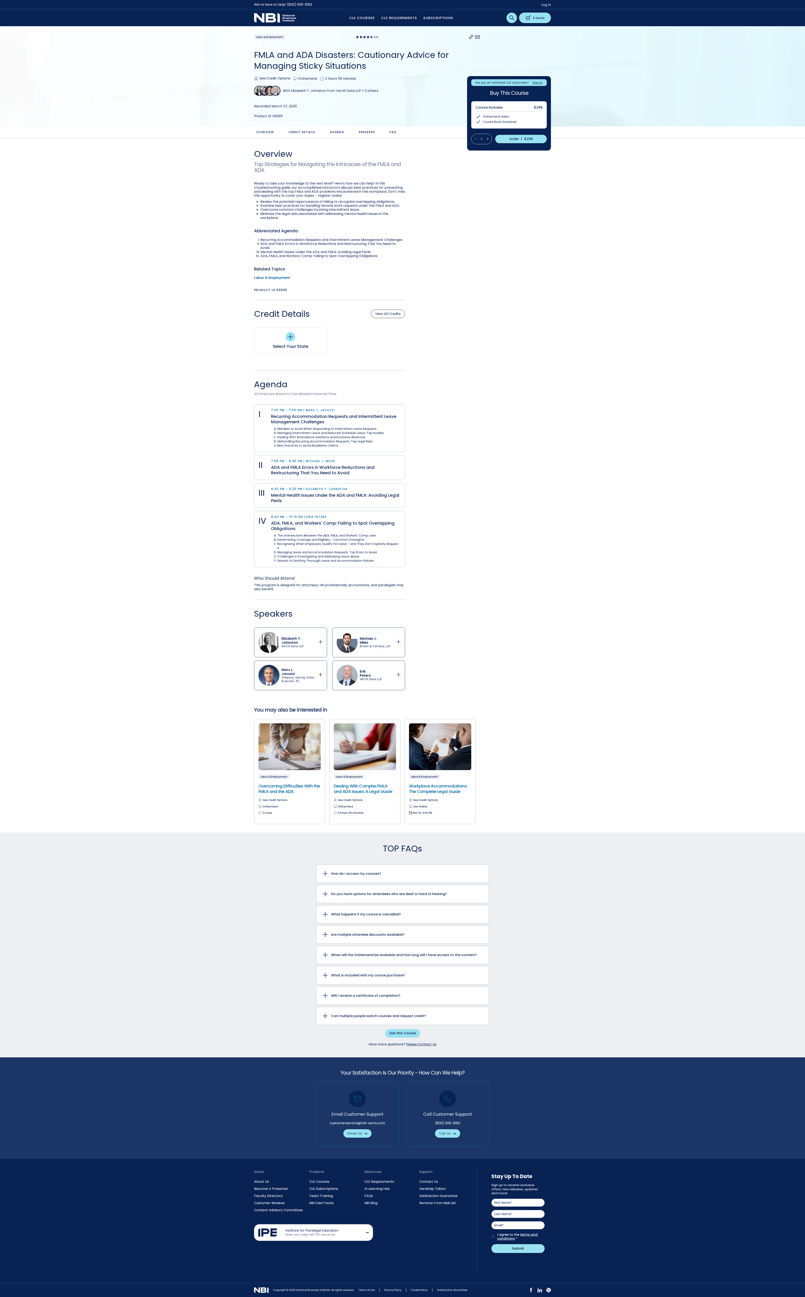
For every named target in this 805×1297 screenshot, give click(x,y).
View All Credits (388, 313)
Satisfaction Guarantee (438, 1195)
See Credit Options (274, 78)
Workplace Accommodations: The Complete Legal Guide (438, 788)
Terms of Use (366, 1290)
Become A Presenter (271, 1188)
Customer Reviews (269, 1203)
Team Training (321, 1195)
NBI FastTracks (321, 1203)
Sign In (537, 82)
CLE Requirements (379, 1181)
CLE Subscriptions (323, 1188)
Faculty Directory (268, 1195)
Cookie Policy (419, 1290)
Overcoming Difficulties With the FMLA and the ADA (289, 788)
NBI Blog (371, 1203)
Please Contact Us (421, 1044)
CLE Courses (319, 1181)
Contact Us (428, 1181)
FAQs (368, 1195)
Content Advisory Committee (278, 1210)
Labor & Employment (272, 277)
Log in (546, 4)
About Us (261, 1181)
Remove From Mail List (437, 1203)
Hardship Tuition (432, 1188)
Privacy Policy (392, 1290)
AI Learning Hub (377, 1188)
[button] (471, 37)
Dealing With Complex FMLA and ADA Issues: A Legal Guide (363, 788)
